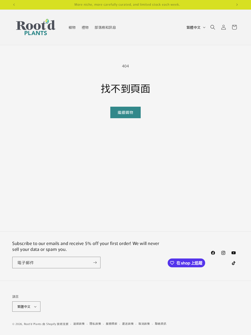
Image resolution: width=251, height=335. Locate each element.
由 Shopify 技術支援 (55, 324)
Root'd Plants (33, 324)
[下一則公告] (237, 4)
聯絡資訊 (160, 323)
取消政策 (144, 323)
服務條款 (111, 323)
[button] (212, 27)
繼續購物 (125, 112)
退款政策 (79, 323)
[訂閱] (94, 262)
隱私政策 (95, 323)
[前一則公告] (14, 4)
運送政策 (128, 323)
